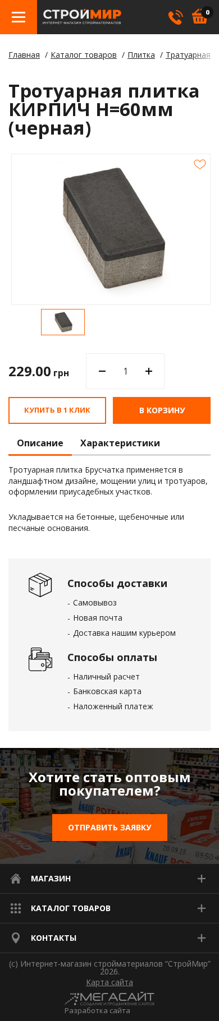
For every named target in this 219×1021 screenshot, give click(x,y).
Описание (40, 443)
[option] (62, 322)
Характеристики (120, 443)
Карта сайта (109, 982)
